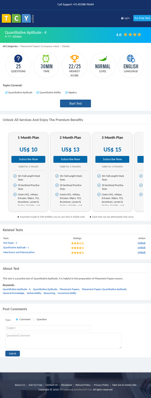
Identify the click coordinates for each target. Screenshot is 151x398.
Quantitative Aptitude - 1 (16, 247)
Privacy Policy (101, 385)
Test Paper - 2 (10, 242)
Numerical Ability (67, 293)
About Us (20, 385)
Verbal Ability (34, 293)
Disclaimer (66, 385)
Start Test (75, 103)
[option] (28, 171)
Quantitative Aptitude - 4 (16, 289)
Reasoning (49, 293)
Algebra (72, 92)
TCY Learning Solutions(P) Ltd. (75, 389)
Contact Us (51, 385)
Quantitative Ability (50, 92)
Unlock (141, 242)
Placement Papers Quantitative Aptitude (104, 289)
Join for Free (35, 385)
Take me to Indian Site (124, 385)
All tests (17, 36)
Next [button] (147, 173)
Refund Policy (83, 385)
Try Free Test (142, 18)
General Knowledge (13, 293)
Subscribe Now (28, 159)
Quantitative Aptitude (20, 92)
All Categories (10, 46)
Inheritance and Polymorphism (19, 252)
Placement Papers (69, 289)
